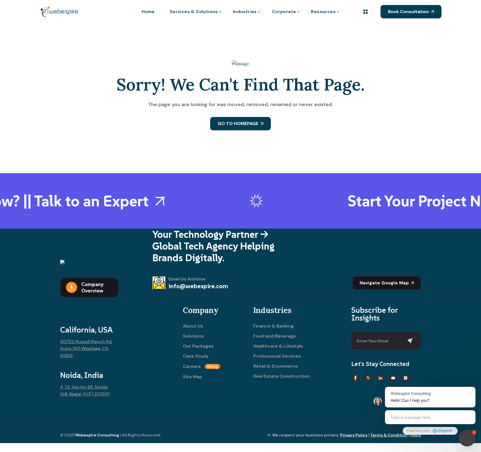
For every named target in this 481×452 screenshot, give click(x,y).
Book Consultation (408, 11)
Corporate (284, 11)
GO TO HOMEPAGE (238, 123)
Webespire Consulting (97, 435)
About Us (193, 326)
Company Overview (92, 287)
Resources (323, 11)
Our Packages (198, 346)
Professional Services (277, 356)
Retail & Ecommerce (275, 366)
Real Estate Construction (281, 376)
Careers (200, 366)
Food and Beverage (274, 336)
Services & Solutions (194, 11)
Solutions (193, 336)
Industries (245, 11)
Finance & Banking (273, 326)
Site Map (192, 377)
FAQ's (415, 435)
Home (148, 11)
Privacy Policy (353, 435)
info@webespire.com (198, 286)
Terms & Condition (389, 435)
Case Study (195, 356)
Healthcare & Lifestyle (278, 346)
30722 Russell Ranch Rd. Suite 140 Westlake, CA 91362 (86, 348)
